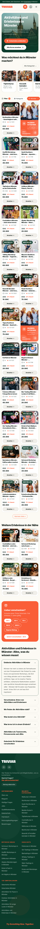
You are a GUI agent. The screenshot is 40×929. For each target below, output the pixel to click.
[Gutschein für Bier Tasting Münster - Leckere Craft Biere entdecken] (35, 379)
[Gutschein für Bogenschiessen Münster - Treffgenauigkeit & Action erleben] (35, 345)
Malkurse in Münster (29, 797)
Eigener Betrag (11, 630)
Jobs (3, 806)
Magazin (5, 799)
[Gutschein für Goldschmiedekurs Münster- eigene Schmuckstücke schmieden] (16, 482)
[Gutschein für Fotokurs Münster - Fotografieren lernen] (16, 379)
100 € (8, 625)
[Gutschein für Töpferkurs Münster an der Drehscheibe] (16, 174)
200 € (17, 625)
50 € (16, 620)
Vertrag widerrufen (9, 784)
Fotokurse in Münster (29, 846)
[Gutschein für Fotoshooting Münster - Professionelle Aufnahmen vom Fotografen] (35, 482)
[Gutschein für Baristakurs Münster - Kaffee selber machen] (16, 448)
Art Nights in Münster (9, 874)
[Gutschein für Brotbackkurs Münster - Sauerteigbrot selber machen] (16, 105)
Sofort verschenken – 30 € (16, 637)
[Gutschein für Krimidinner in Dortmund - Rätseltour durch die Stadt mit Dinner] (35, 566)
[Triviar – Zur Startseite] (7, 7)
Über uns (5, 795)
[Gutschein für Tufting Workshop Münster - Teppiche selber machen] (16, 242)
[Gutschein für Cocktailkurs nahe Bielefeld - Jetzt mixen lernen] (16, 531)
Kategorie (19, 98)
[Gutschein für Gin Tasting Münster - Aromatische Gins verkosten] (16, 413)
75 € (23, 620)
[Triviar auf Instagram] (4, 767)
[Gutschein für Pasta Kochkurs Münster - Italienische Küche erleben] (35, 276)
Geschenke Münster (9, 884)
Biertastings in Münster (30, 853)
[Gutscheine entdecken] (25, 7)
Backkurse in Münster (29, 830)
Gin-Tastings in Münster (30, 850)
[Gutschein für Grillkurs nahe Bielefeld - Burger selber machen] (16, 566)
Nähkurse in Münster (29, 826)
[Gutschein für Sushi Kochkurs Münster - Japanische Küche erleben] (35, 140)
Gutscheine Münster (9, 888)
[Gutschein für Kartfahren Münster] (16, 345)
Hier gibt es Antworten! (10, 780)
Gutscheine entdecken (17, 41)
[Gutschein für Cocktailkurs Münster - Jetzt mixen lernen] (16, 208)
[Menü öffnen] (36, 7)
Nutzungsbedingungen (10, 820)
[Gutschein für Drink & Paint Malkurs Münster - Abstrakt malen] (35, 413)
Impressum (5, 817)
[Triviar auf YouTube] (9, 767)
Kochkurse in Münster (29, 800)
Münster (33, 98)
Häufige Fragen (7, 802)
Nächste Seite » (20, 516)
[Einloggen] (31, 7)
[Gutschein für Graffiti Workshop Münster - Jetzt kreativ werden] (16, 140)
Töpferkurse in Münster (30, 816)
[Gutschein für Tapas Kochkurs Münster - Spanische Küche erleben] (16, 310)
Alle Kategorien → (30, 66)
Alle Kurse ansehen (14, 47)
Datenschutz (6, 813)
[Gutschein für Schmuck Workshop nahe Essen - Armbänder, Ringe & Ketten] (35, 531)
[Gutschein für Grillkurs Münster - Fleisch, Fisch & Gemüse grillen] (35, 174)
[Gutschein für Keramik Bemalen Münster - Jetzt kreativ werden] (16, 276)
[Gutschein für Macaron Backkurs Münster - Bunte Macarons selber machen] (35, 242)
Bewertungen (6, 824)
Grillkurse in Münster (9, 858)
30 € (7, 620)
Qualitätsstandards (8, 809)
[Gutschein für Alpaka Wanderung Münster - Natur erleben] (35, 208)
